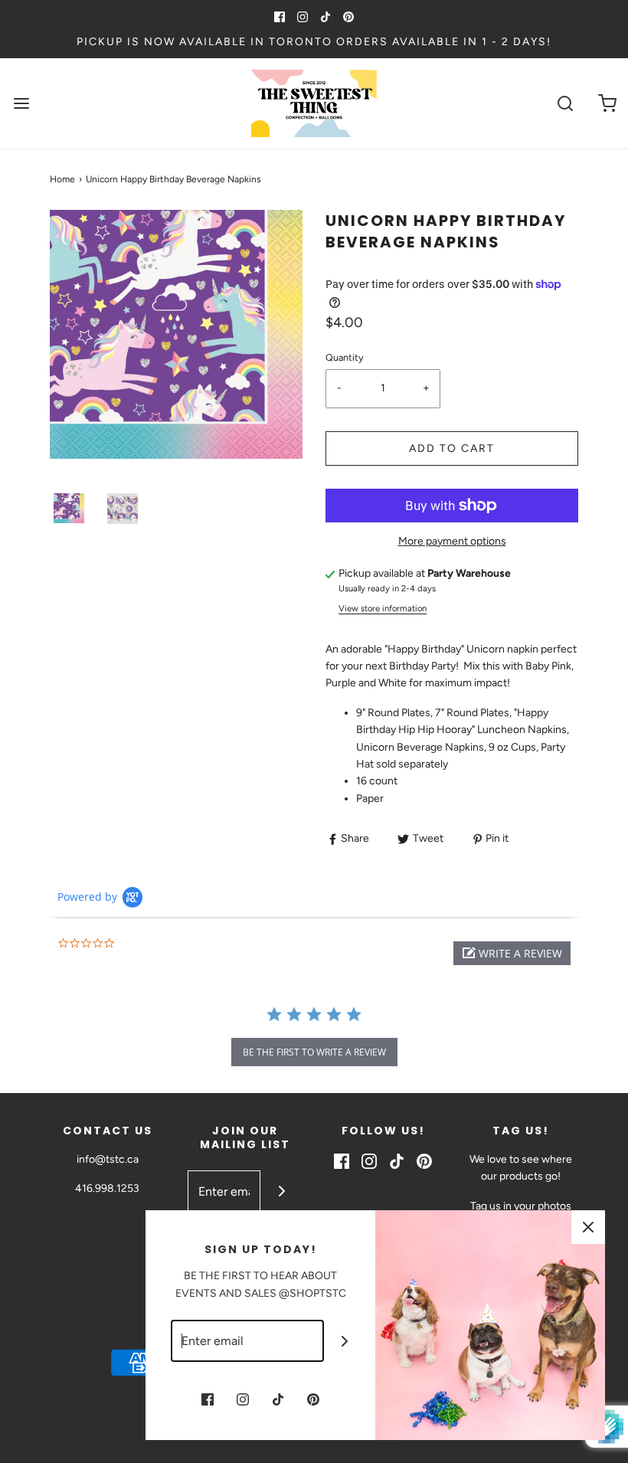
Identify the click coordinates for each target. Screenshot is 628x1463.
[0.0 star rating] (141, 944)
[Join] (281, 1191)
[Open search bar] (565, 104)
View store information (383, 608)
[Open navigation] (21, 104)
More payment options (452, 541)
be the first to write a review (314, 1052)
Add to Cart (452, 448)
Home (62, 179)
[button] (69, 508)
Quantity (344, 357)
